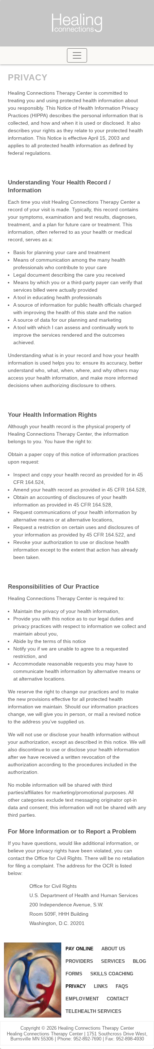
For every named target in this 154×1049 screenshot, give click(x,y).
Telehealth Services (93, 1011)
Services (113, 961)
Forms (74, 973)
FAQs (122, 986)
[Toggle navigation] (77, 55)
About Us (113, 948)
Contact (118, 998)
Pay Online (79, 948)
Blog (139, 961)
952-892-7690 (87, 1038)
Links (101, 986)
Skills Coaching (111, 973)
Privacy (76, 986)
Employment (82, 998)
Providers (79, 961)
